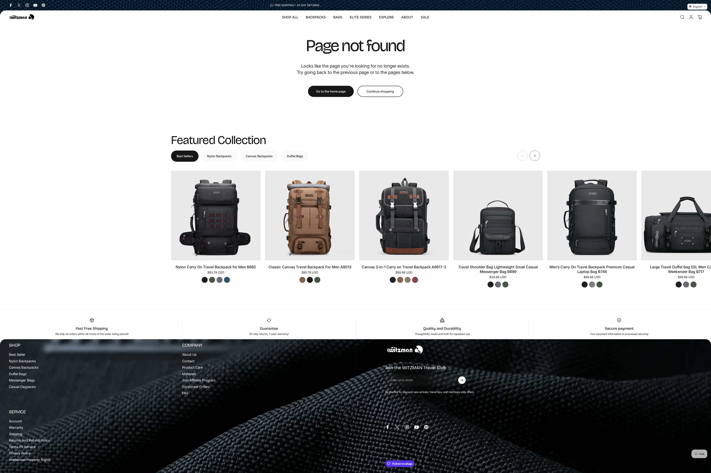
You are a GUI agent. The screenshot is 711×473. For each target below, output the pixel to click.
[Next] (535, 156)
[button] (697, 7)
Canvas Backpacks (23, 367)
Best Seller (17, 355)
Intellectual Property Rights (30, 460)
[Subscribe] (462, 380)
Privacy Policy (20, 453)
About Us (189, 355)
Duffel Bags (18, 374)
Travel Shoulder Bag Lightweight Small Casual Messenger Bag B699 (498, 269)
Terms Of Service (22, 447)
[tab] (185, 156)
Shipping (15, 434)
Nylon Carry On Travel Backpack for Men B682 (216, 267)
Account (15, 421)
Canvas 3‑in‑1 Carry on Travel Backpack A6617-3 (404, 267)
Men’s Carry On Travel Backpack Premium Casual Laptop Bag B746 (592, 269)
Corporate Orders (196, 387)
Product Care (192, 367)
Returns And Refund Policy (29, 440)
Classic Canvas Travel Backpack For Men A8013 (310, 267)
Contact (188, 361)
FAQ (185, 393)
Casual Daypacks (22, 387)
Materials (189, 374)
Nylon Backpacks (22, 361)
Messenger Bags (22, 380)
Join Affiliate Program (198, 380)
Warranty (16, 427)
